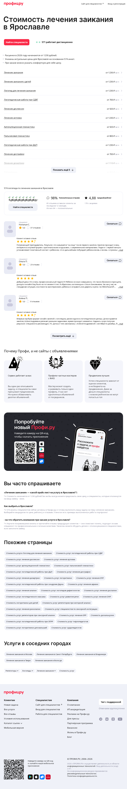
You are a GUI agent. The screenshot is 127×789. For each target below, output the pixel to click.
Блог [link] (69, 736)
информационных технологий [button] (81, 766)
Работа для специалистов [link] (49, 714)
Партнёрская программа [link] (80, 723)
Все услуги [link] (9, 709)
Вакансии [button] (72, 727)
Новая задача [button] (11, 704)
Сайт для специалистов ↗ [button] (49, 704)
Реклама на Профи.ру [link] (78, 714)
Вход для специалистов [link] (48, 709)
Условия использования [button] (16, 718)
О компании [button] (73, 704)
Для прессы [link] (73, 718)
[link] (16, 42)
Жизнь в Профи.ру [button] (76, 732)
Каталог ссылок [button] (12, 723)
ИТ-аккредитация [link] (76, 709)
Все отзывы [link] (10, 714)
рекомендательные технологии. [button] (82, 773)
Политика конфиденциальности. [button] (82, 776)
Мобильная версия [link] (14, 727)
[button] (113, 223)
